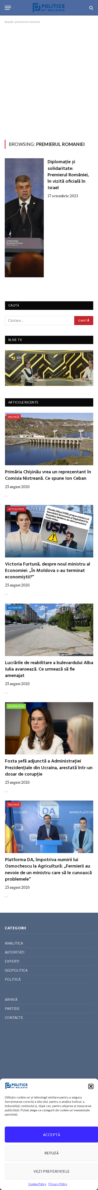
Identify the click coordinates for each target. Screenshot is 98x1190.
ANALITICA (14, 943)
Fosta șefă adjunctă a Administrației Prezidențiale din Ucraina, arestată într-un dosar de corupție (49, 768)
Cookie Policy (37, 1184)
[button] (90, 1086)
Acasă (9, 22)
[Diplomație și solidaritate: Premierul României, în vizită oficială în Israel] (24, 217)
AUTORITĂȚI (15, 607)
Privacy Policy (58, 1184)
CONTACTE (14, 1018)
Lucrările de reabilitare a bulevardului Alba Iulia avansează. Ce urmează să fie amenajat (49, 669)
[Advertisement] (49, 81)
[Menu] (8, 7)
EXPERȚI (12, 961)
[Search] (90, 7)
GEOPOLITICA (16, 706)
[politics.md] (49, 7)
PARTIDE (12, 1009)
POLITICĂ (13, 416)
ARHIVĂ (11, 1000)
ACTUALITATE (16, 509)
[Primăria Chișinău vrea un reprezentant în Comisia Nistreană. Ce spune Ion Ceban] (49, 439)
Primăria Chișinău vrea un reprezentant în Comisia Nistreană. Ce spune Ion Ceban (48, 475)
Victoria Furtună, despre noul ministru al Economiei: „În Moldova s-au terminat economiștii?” (47, 571)
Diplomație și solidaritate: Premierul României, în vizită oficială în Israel (68, 175)
